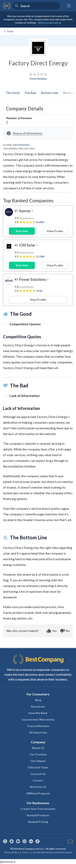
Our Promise (38, 754)
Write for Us (38, 787)
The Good (12, 93)
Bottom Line (49, 93)
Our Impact (38, 761)
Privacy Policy (11, 852)
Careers (38, 780)
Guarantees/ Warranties (38, 719)
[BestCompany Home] (7, 5)
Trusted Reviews (38, 726)
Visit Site (22, 231)
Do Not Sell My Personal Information (52, 852)
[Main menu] (69, 6)
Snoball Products (38, 815)
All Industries (38, 732)
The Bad (30, 93)
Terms (25, 852)
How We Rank (38, 713)
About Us (38, 748)
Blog (38, 700)
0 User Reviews (38, 78)
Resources (38, 706)
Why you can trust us (49, 22)
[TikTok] (37, 841)
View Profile (55, 231)
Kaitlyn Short (21, 145)
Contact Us (38, 774)
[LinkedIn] (31, 841)
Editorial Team (38, 767)
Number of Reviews (19, 118)
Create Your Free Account (38, 808)
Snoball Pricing (38, 821)
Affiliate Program (38, 793)
